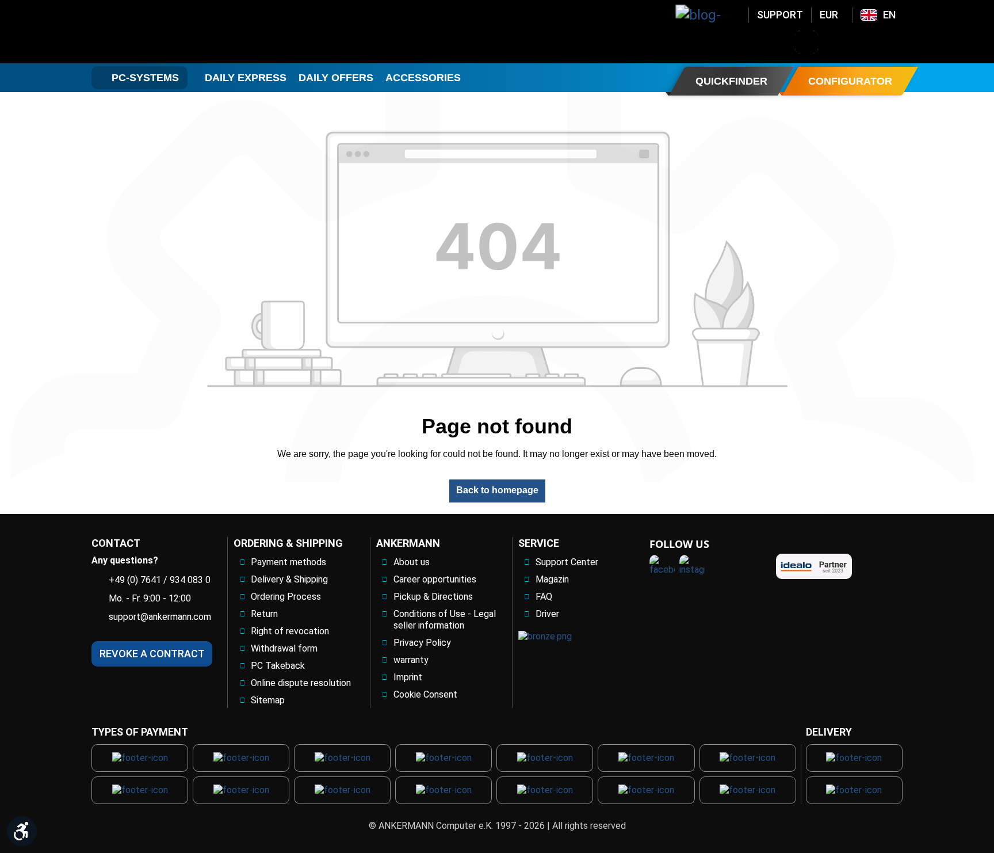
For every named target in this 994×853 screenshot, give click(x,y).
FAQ (544, 596)
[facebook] (662, 567)
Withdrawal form (284, 648)
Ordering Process (286, 596)
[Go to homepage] (184, 32)
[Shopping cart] (896, 42)
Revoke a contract (152, 654)
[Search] (806, 42)
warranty (411, 659)
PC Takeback (278, 665)
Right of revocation (290, 631)
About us (411, 562)
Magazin (552, 579)
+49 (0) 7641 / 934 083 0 (160, 579)
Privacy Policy (422, 642)
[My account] (836, 42)
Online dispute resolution (301, 682)
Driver (547, 613)
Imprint (407, 677)
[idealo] (814, 566)
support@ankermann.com (160, 616)
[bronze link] (545, 636)
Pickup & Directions (433, 596)
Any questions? (124, 560)
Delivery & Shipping (289, 579)
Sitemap (268, 700)
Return (264, 613)
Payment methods (288, 562)
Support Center (567, 562)
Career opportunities (434, 579)
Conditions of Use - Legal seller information (444, 619)
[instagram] (692, 567)
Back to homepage (497, 490)
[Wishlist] (866, 42)
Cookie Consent (425, 694)
